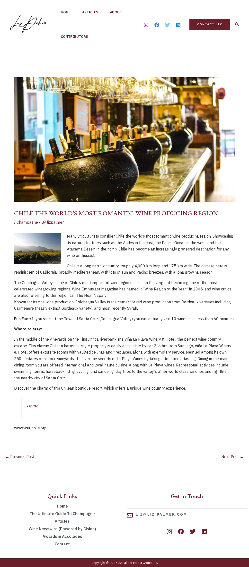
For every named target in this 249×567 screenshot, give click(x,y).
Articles (90, 12)
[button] (209, 24)
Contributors (74, 36)
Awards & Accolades (62, 536)
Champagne (27, 222)
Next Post (232, 456)
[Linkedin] (178, 24)
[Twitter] (167, 24)
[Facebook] (156, 24)
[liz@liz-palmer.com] (130, 515)
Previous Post (19, 456)
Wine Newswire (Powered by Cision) (62, 528)
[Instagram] (146, 24)
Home (66, 12)
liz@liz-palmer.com (161, 514)
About (116, 12)
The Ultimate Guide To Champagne (62, 513)
